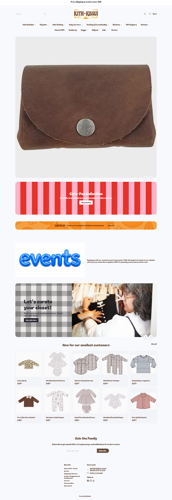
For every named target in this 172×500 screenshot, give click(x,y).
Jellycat (95, 30)
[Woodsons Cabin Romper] (57, 405)
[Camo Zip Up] (28, 369)
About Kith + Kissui (71, 468)
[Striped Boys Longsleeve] (143, 369)
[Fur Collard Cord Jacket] (28, 405)
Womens (144, 24)
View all (154, 344)
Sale (104, 30)
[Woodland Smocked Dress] (57, 369)
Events (114, 30)
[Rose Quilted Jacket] (143, 405)
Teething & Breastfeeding (96, 24)
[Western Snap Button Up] (86, 369)
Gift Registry (131, 24)
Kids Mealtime (28, 24)
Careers (67, 481)
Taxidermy (72, 30)
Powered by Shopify (85, 496)
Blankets (116, 24)
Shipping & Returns (70, 474)
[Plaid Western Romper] (114, 369)
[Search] (44, 13)
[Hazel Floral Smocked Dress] (86, 405)
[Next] (151, 178)
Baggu (83, 30)
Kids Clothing (58, 24)
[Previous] (146, 178)
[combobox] (31, 13)
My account (68, 486)
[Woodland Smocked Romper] (114, 405)
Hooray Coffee (69, 483)
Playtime (43, 24)
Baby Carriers (75, 24)
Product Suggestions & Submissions (72, 477)
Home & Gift (59, 30)
